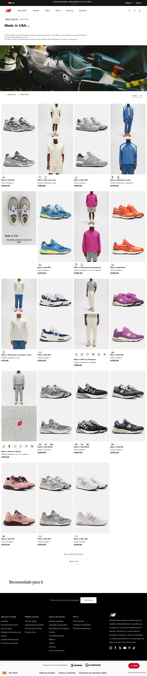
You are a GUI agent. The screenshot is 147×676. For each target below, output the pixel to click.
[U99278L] (40, 352)
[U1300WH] (76, 536)
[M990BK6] (76, 444)
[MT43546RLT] (26, 446)
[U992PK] (4, 536)
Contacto (4, 621)
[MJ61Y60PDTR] (118, 177)
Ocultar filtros (12, 95)
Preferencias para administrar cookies (93, 673)
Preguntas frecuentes (9, 625)
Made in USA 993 (116, 355)
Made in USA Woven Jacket (120, 180)
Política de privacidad (47, 673)
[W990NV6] (51, 444)
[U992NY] (112, 444)
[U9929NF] (40, 265)
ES (13, 673)
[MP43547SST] (87, 354)
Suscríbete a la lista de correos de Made (19, 241)
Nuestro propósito (56, 621)
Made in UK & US (12, 19)
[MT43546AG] (4, 446)
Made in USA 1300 (81, 180)
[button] (134, 10)
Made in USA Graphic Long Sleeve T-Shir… (16, 355)
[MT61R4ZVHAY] (82, 265)
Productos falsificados (81, 628)
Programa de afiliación (82, 625)
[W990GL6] (46, 444)
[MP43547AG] (76, 354)
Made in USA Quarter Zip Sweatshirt (87, 268)
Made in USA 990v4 (117, 268)
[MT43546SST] (21, 446)
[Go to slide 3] (75, 4)
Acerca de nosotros (57, 650)
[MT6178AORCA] (46, 177)
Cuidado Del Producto (10, 639)
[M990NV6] (87, 444)
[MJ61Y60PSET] (112, 177)
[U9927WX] (4, 177)
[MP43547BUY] (99, 354)
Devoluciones (30, 632)
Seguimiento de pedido (34, 625)
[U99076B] (112, 265)
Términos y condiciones (66, 673)
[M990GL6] (82, 444)
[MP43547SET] (82, 354)
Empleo (52, 632)
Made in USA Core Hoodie (11, 452)
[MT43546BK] (9, 446)
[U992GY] (40, 536)
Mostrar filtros (24, 95)
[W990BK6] (40, 444)
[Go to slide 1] (72, 4)
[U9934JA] (112, 352)
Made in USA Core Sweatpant (85, 359)
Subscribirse (88, 600)
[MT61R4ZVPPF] (76, 265)
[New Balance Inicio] (9, 10)
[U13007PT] (76, 177)
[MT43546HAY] (15, 446)
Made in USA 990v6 (45, 447)
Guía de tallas (6, 628)
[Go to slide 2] (73, 4)
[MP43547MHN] (104, 354)
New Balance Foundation (59, 628)
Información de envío (33, 628)
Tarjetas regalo (31, 621)
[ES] (8, 3)
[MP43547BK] (93, 354)
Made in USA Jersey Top (47, 180)
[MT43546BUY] (32, 446)
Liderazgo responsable (58, 625)
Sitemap (52, 647)
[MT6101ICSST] (4, 352)
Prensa (51, 643)
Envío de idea (78, 621)
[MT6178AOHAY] (40, 177)
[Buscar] (129, 10)
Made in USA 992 (7, 180)
